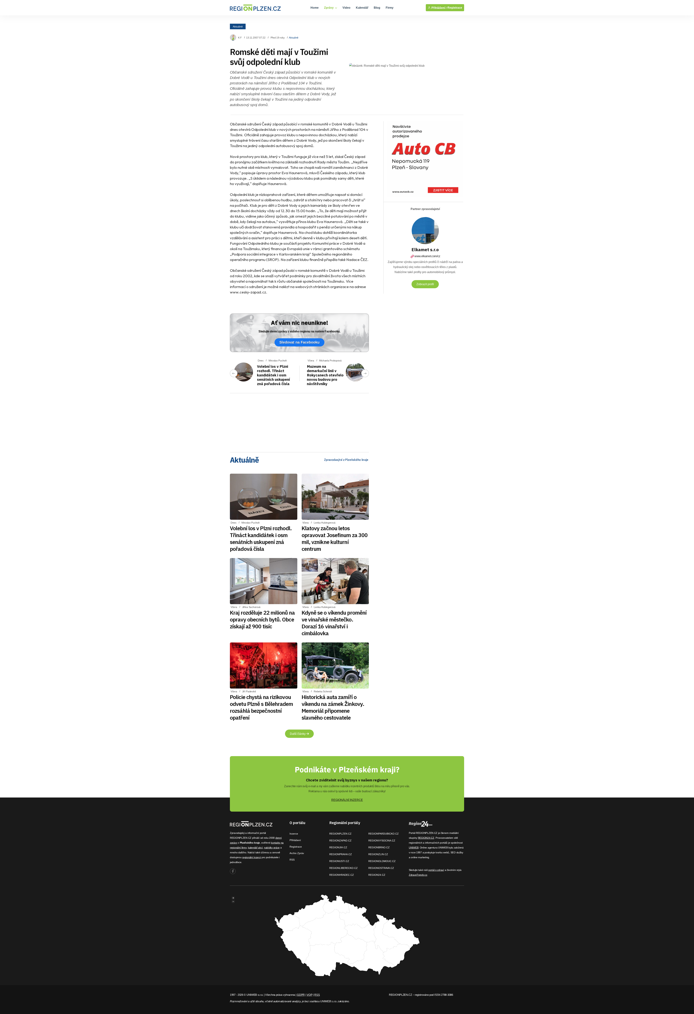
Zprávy (329, 7)
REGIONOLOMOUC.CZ (382, 861)
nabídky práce (272, 847)
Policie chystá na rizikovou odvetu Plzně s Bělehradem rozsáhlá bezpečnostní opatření (261, 707)
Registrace (454, 7)
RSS (292, 859)
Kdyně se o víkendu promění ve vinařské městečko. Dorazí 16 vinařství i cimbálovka (334, 623)
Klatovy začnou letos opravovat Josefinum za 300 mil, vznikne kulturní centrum (335, 538)
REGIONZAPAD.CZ (340, 840)
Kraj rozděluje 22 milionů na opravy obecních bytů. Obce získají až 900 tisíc (262, 619)
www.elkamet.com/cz (427, 256)
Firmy (389, 7)
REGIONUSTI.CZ (339, 861)
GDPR (301, 994)
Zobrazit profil (425, 284)
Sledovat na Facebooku (299, 342)
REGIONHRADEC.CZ (341, 874)
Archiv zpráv (297, 853)
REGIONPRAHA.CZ (340, 854)
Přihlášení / (439, 7)
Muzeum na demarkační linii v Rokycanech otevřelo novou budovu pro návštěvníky (325, 375)
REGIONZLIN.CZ (378, 854)
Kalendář (362, 7)
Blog (377, 7)
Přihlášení (295, 840)
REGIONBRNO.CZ (379, 847)
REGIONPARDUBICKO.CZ (383, 833)
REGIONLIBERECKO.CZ (343, 868)
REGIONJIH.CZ (338, 847)
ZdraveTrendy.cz (418, 874)
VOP (309, 994)
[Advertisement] (299, 421)
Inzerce (294, 833)
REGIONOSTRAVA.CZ (381, 868)
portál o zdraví (436, 870)
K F (240, 37)
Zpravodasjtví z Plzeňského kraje (346, 460)
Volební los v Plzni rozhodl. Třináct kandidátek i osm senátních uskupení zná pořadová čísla (273, 375)
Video (346, 7)
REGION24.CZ (376, 874)
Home (314, 7)
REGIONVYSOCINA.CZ (381, 840)
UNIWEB (413, 847)
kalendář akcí (255, 847)
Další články (298, 733)
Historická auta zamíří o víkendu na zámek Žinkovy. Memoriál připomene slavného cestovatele (333, 707)
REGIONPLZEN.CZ (340, 833)
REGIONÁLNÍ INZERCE (347, 799)
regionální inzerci (251, 857)
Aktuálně (238, 26)
